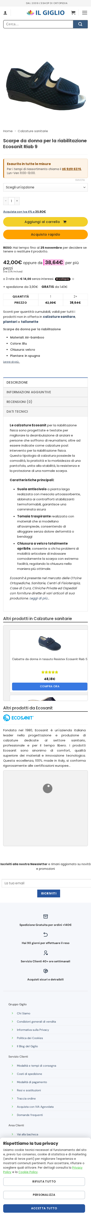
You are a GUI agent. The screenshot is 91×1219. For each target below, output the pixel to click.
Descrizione (17, 382)
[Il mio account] (5, 12)
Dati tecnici (17, 411)
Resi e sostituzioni (29, 1090)
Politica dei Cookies (30, 1038)
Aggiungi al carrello (42, 221)
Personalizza (44, 1195)
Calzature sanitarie (33, 131)
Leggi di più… (39, 598)
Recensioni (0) (19, 402)
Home (8, 131)
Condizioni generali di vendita (36, 1021)
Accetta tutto (44, 1208)
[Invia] (80, 24)
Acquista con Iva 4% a (24, 211)
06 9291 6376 (71, 169)
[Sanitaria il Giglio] (45, 13)
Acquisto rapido (45, 234)
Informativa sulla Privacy (33, 1030)
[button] (73, 12)
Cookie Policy (28, 1172)
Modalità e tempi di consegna (36, 1065)
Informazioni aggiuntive (29, 392)
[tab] (45, 382)
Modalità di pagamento (32, 1082)
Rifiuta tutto (44, 1182)
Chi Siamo (23, 1013)
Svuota (80, 180)
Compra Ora (49, 686)
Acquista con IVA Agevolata (35, 1107)
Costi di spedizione (29, 1074)
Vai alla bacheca (27, 1134)
